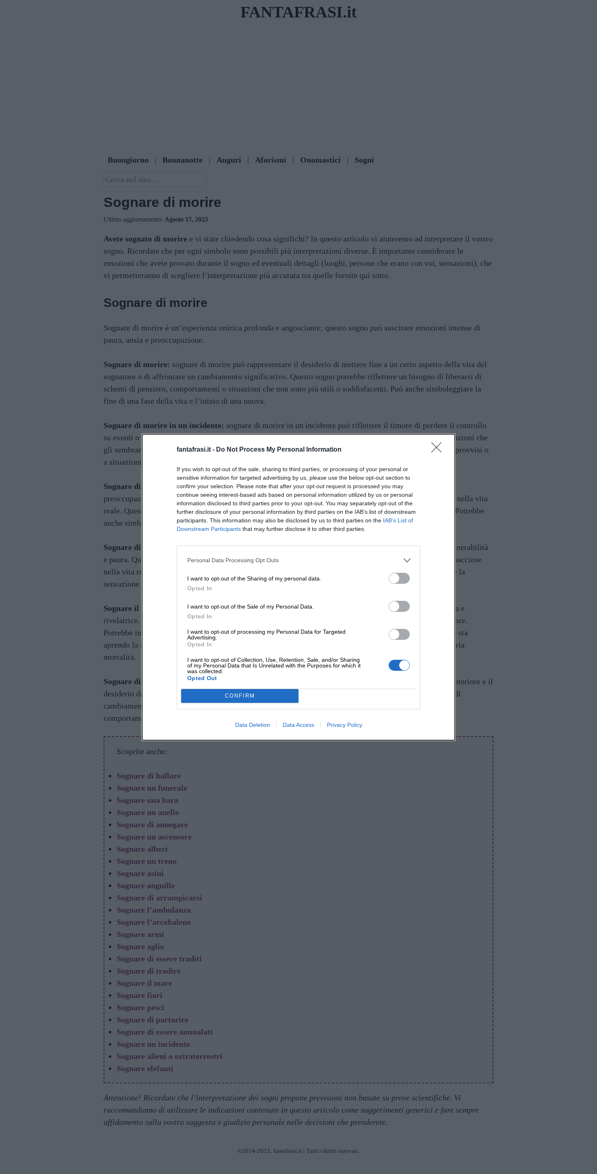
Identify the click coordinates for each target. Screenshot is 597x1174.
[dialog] (298, 587)
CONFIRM (240, 696)
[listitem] (298, 560)
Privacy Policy (344, 725)
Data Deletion (252, 725)
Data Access (298, 725)
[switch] (399, 578)
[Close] (439, 450)
